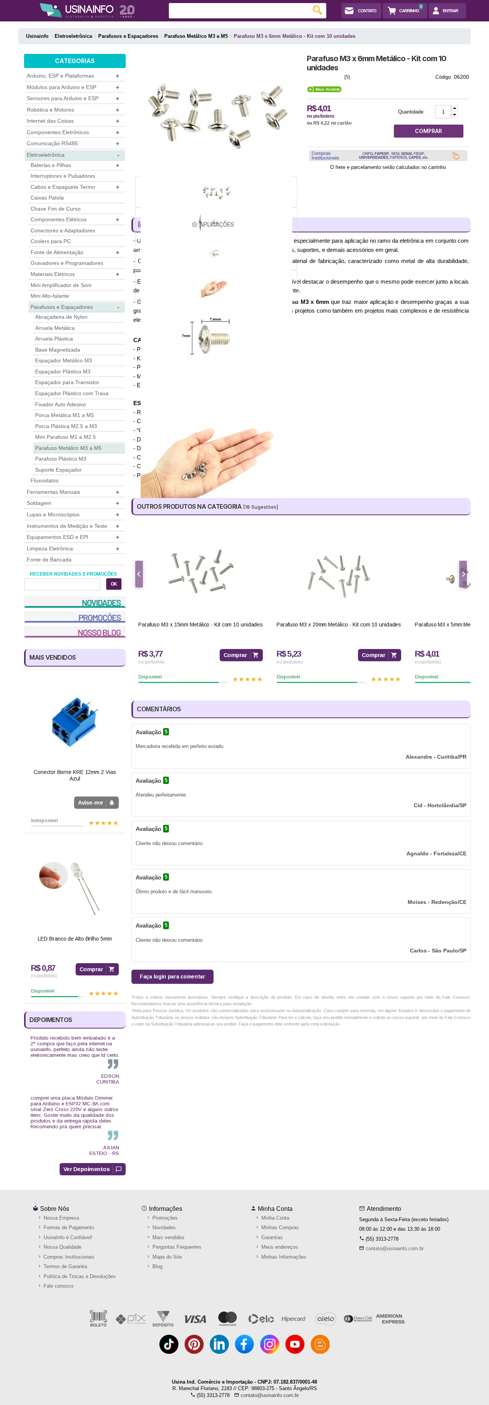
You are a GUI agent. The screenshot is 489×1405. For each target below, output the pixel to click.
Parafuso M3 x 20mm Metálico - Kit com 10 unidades (339, 624)
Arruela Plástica (54, 339)
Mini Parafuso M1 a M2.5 (65, 437)
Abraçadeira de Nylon (61, 317)
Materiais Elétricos (75, 274)
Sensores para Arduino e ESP (73, 98)
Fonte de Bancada (49, 559)
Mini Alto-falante (50, 296)
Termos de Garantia (64, 1266)
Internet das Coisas (73, 121)
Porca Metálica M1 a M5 (64, 415)
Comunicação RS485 (73, 143)
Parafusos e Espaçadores (75, 307)
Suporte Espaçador (58, 470)
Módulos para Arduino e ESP (73, 87)
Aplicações (216, 224)
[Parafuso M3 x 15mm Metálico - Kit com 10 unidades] (200, 575)
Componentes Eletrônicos (73, 132)
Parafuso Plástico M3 (60, 459)
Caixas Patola (47, 198)
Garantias (271, 1237)
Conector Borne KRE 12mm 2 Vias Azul (75, 775)
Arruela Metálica (54, 328)
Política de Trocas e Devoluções (79, 1276)
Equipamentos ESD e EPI (73, 537)
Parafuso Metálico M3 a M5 (68, 448)
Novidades (163, 1227)
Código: (444, 77)
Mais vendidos (168, 1237)
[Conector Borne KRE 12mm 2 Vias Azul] (75, 722)
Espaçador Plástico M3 (63, 371)
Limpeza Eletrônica (73, 548)
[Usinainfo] (87, 10)
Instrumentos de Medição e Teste (73, 526)
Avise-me (90, 802)
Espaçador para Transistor (67, 382)
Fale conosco (57, 1286)
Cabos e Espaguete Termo (75, 187)
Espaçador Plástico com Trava (71, 393)
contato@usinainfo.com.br (395, 1248)
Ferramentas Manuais (73, 492)
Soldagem (73, 503)
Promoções (164, 1218)
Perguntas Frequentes (176, 1247)
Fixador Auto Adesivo (60, 404)
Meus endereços (279, 1247)
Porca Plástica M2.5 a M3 (66, 426)
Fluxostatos (44, 480)
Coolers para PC (51, 241)
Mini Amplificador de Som (61, 285)
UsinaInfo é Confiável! (67, 1237)
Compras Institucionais (68, 1257)
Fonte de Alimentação (75, 252)
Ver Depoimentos (86, 1169)
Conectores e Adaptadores (63, 230)
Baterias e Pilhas (75, 165)
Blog (156, 1266)
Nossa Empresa (60, 1218)
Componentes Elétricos (75, 219)
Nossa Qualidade (61, 1247)
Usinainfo (37, 36)
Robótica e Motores (73, 110)
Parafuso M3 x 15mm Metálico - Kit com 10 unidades (200, 624)
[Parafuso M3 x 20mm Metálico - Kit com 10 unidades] (339, 575)
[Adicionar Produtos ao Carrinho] (454, 108)
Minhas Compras (279, 1227)
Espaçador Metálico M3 (63, 360)
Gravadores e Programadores (67, 263)
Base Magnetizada (57, 350)
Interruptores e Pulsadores (63, 176)
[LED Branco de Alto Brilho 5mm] (75, 888)
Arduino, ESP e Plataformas (73, 76)
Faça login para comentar (172, 976)
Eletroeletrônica (73, 155)
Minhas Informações (283, 1257)
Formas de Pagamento (68, 1227)
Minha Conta (274, 1208)
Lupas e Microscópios (73, 514)
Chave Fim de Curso (56, 209)
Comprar (91, 969)
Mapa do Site (166, 1257)
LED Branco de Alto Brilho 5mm (75, 939)
